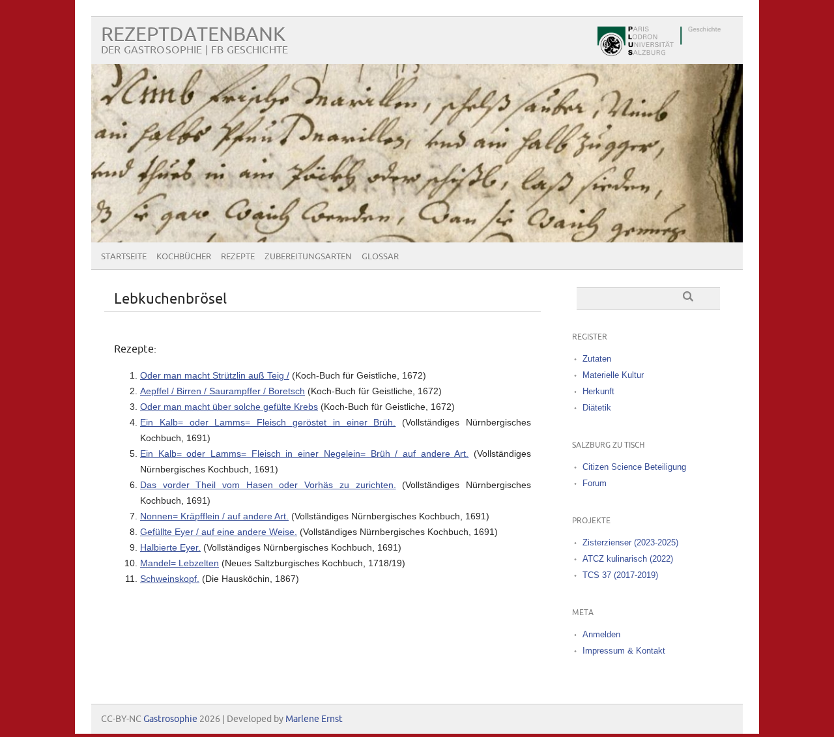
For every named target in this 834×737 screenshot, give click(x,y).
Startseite (124, 256)
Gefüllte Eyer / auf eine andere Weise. (218, 532)
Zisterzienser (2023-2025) (630, 542)
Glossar (380, 256)
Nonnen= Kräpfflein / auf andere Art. (214, 516)
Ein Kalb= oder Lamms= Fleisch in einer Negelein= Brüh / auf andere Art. (304, 453)
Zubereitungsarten (308, 256)
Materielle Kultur (613, 375)
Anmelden (601, 634)
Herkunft (598, 391)
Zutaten (596, 359)
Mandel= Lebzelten (179, 563)
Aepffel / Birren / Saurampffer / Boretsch (222, 391)
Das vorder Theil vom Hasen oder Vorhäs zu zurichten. (268, 485)
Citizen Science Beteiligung (634, 467)
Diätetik (596, 407)
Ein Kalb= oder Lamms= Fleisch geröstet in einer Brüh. (267, 422)
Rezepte (238, 256)
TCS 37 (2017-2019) (620, 575)
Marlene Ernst (314, 719)
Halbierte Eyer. (170, 547)
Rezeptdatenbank (193, 35)
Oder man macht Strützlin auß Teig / (214, 375)
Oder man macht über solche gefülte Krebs (229, 406)
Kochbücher (183, 256)
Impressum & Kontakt (623, 651)
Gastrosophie (170, 719)
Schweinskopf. (169, 578)
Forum (594, 483)
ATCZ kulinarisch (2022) (627, 559)
